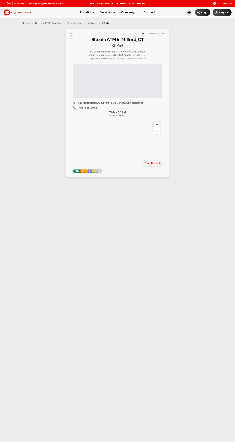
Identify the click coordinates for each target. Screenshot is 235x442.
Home (26, 23)
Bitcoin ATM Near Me (48, 23)
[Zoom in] (157, 125)
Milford (92, 23)
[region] (117, 141)
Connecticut (74, 23)
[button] (189, 12)
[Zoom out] (157, 131)
